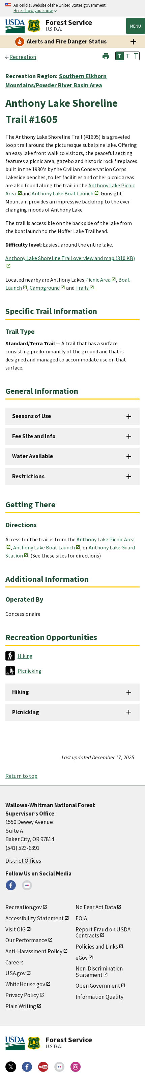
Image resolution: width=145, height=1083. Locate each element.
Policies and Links (97, 946)
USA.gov (15, 973)
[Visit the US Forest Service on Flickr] (59, 1066)
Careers (14, 962)
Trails (82, 287)
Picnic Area (98, 279)
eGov (82, 957)
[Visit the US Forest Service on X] (10, 1066)
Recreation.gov (23, 907)
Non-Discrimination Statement (99, 972)
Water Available (32, 456)
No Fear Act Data (96, 907)
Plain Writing (20, 1006)
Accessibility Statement (34, 918)
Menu (135, 26)
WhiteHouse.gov (25, 984)
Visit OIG (15, 929)
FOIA (81, 918)
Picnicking (25, 712)
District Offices (23, 860)
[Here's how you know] (72, 8)
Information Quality (99, 996)
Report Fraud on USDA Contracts (103, 932)
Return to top (21, 775)
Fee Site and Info (34, 436)
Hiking (20, 692)
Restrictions (28, 476)
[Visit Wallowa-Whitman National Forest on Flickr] (27, 885)
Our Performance (26, 940)
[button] (106, 55)
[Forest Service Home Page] (34, 26)
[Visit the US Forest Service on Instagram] (75, 1066)
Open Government (98, 985)
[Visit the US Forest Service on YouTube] (43, 1066)
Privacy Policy (22, 995)
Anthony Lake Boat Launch (62, 193)
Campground (45, 287)
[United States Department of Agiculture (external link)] (16, 26)
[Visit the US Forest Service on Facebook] (27, 1066)
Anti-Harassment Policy (33, 951)
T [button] (119, 56)
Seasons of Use (31, 416)
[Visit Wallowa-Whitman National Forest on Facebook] (10, 885)
